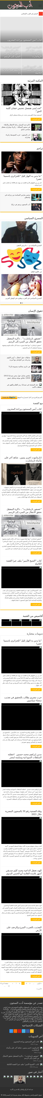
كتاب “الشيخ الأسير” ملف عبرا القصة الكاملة (32, 69)
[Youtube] (19, 1031)
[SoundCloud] (15, 1031)
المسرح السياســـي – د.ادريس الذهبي (29, 245)
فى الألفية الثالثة (36, 272)
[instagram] (11, 1031)
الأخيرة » (39, 989)
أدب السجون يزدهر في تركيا (20, 204)
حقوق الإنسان (35, 310)
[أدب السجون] (21, 5)
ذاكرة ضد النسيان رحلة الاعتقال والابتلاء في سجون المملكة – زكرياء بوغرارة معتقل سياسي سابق (15, 127)
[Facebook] (28, 1031)
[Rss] (32, 1031)
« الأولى (39, 983)
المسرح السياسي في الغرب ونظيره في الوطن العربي (23, 298)
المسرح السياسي (33, 218)
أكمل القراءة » (36, 119)
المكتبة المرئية (35, 80)
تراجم (40, 148)
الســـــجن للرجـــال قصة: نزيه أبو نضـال (25, 14)
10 (9, 986)
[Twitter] (23, 1031)
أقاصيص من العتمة (33, 616)
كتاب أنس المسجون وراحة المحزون (24, 40)
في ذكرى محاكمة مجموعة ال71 (19, 367)
